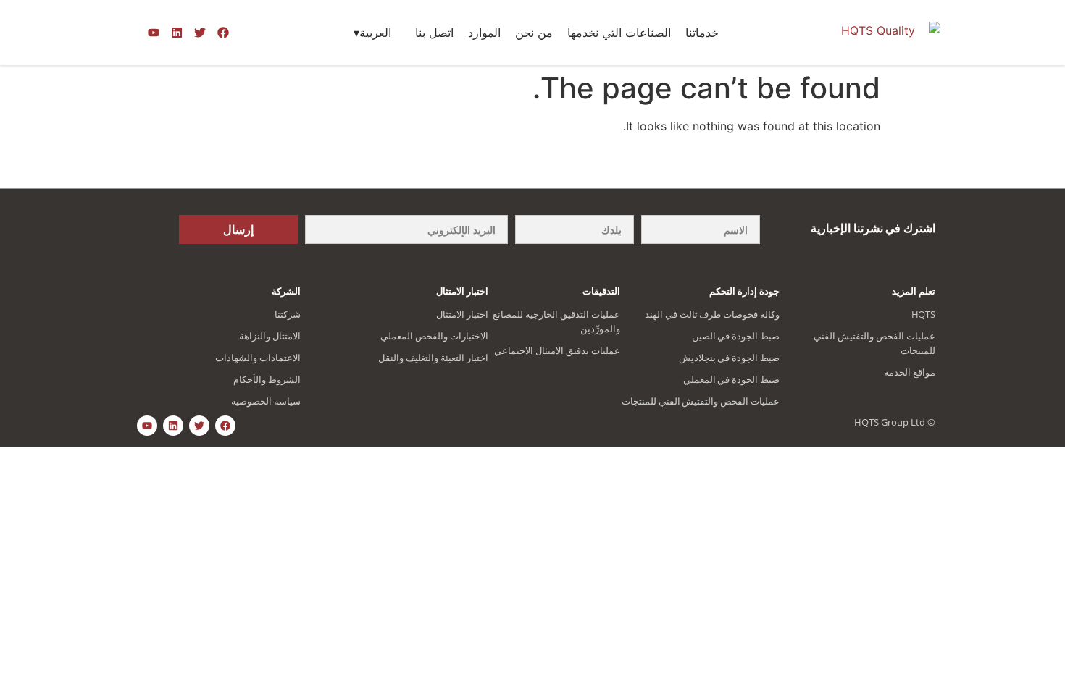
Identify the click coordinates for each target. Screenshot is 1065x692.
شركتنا (288, 314)
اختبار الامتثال (462, 314)
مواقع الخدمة (909, 372)
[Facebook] (223, 32)
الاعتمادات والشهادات (258, 357)
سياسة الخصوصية (266, 401)
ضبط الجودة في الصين (736, 335)
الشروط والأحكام (267, 379)
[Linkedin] (177, 32)
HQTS (923, 314)
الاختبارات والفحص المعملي (434, 335)
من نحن (534, 32)
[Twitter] (200, 32)
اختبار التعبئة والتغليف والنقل (433, 357)
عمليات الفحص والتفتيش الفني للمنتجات (701, 401)
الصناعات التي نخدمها (619, 32)
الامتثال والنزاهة (270, 335)
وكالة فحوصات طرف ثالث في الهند (712, 314)
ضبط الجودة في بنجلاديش (729, 357)
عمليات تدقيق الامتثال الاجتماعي (557, 350)
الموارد (484, 32)
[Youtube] (153, 32)
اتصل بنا (434, 32)
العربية (375, 32)
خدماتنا (702, 32)
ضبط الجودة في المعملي (731, 379)
